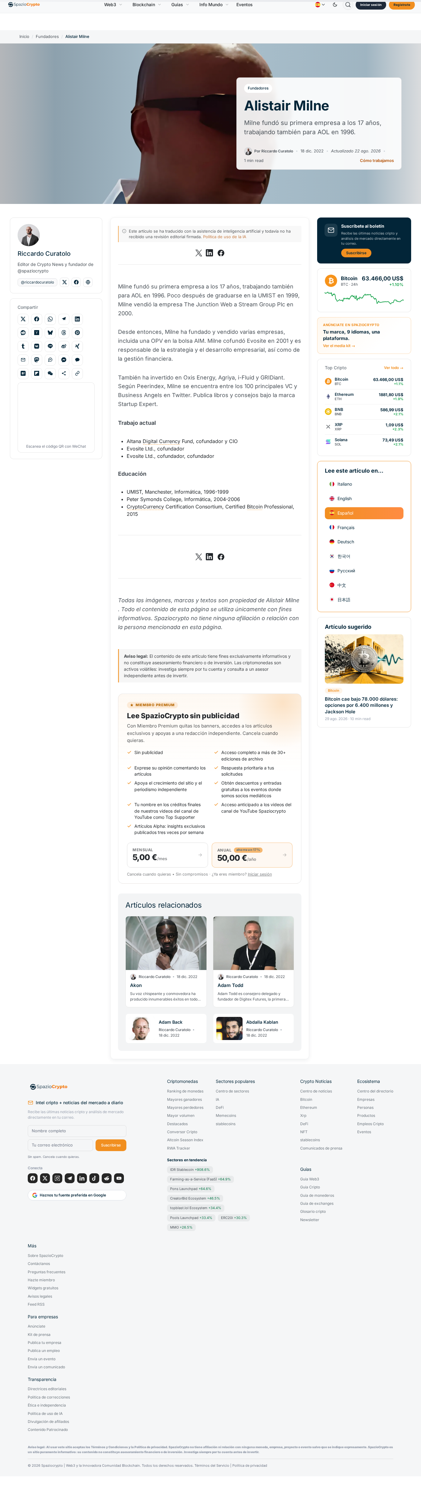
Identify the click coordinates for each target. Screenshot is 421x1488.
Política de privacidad (249, 1466)
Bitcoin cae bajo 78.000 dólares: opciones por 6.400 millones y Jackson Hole (361, 705)
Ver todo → (393, 367)
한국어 (343, 555)
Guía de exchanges (316, 1203)
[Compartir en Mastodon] (36, 359)
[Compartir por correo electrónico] (23, 359)
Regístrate (402, 4)
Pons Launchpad (190, 1189)
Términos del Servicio (211, 1466)
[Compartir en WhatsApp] (50, 319)
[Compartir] (63, 373)
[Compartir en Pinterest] (77, 332)
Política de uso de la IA (224, 236)
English (344, 498)
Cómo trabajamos (377, 160)
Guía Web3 (309, 1179)
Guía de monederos (317, 1195)
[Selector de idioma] (320, 4)
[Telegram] (70, 1178)
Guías (177, 4)
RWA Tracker (178, 1148)
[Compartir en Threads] (63, 332)
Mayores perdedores (185, 1107)
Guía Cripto (310, 1187)
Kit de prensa (39, 1335)
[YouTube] (119, 1178)
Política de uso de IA (45, 1413)
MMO (181, 1227)
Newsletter (309, 1220)
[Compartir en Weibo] (63, 346)
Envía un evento (41, 1359)
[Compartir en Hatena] (23, 373)
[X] (45, 1178)
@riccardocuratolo (37, 282)
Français (345, 527)
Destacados (177, 1124)
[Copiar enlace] (77, 373)
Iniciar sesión (371, 4)
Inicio (24, 36)
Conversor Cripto (182, 1132)
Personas (365, 1107)
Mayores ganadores (184, 1099)
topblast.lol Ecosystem (195, 1208)
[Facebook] (33, 1178)
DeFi (220, 1107)
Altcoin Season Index (185, 1140)
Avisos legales (40, 1296)
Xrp (303, 1115)
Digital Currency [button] (161, 441)
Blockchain (144, 4)
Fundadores (47, 36)
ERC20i (234, 1218)
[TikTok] (94, 1178)
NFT (304, 1132)
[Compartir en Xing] (77, 346)
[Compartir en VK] (36, 346)
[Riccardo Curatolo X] (64, 282)
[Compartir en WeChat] (50, 373)
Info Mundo (211, 4)
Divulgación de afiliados (48, 1422)
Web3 (110, 4)
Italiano (344, 483)
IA (217, 1099)
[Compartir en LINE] (50, 346)
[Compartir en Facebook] (36, 319)
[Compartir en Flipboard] (36, 373)
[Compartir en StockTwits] (50, 359)
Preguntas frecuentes (46, 1272)
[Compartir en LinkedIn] (77, 319)
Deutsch (345, 541)
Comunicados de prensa (321, 1148)
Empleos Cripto (370, 1124)
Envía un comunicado (46, 1367)
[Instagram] (57, 1178)
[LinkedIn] (82, 1178)
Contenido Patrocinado (48, 1430)
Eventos (244, 4)
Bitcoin (333, 690)
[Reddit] (107, 1178)
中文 (341, 584)
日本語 (343, 599)
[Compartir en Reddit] (23, 332)
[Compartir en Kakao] (77, 359)
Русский (346, 570)
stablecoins (225, 1124)
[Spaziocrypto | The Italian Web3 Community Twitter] (199, 253)
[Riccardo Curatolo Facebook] (76, 282)
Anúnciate (36, 1326)
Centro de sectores (232, 1091)
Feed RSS (36, 1304)
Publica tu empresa (44, 1343)
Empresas (365, 1099)
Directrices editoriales (47, 1389)
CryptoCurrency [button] (145, 507)
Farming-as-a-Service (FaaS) (200, 1179)
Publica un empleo (44, 1351)
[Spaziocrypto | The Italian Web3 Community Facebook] (220, 253)
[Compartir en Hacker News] (36, 332)
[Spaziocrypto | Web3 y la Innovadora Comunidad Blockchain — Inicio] (77, 1087)
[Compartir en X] (23, 319)
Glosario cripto (313, 1211)
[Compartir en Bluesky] (50, 332)
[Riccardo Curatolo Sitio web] (87, 282)
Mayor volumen (180, 1115)
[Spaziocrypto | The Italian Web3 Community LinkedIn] (209, 253)
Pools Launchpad (191, 1218)
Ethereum (308, 1107)
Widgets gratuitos (43, 1288)
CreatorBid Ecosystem (195, 1198)
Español (345, 512)
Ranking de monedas (185, 1091)
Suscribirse (356, 252)
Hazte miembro (41, 1280)
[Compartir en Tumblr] (23, 346)
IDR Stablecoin (190, 1169)
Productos (366, 1115)
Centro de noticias (316, 1091)
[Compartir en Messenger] (63, 359)
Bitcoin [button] (255, 507)
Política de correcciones (49, 1397)
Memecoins (226, 1115)
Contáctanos (39, 1264)
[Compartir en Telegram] (63, 319)
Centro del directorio (375, 1091)
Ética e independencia (47, 1405)
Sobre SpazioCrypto (45, 1256)
